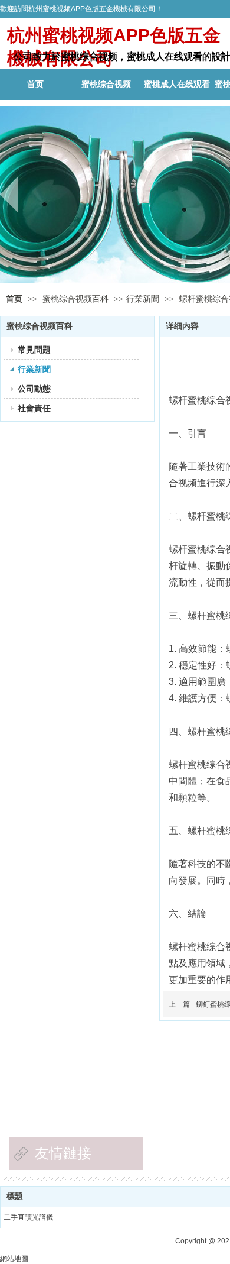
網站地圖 (14, 1259)
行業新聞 (142, 299)
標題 (14, 1196)
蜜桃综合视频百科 (76, 299)
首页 (14, 299)
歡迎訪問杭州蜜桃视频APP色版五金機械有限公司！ (81, 9)
